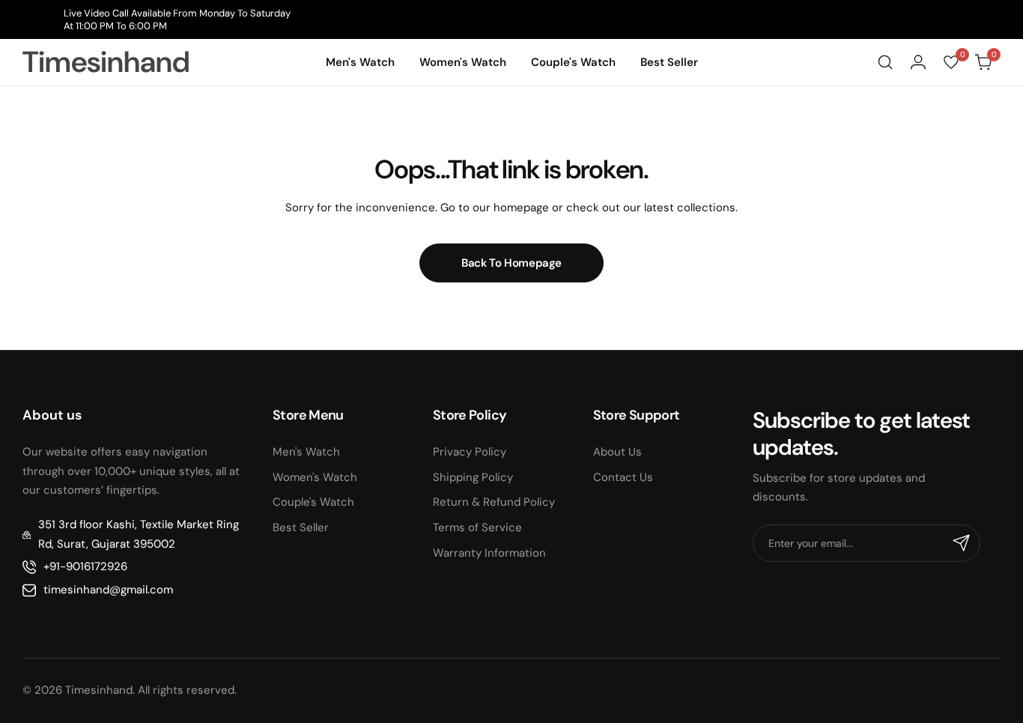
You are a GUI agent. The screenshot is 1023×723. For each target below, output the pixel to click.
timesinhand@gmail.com (108, 589)
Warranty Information (489, 552)
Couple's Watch (313, 501)
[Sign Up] (961, 543)
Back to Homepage (511, 262)
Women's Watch (315, 477)
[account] (918, 62)
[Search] (885, 62)
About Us (617, 451)
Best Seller (301, 527)
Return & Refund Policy (494, 501)
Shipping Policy (473, 477)
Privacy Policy (469, 451)
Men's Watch (306, 451)
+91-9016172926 (85, 566)
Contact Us (623, 477)
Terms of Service (477, 527)
